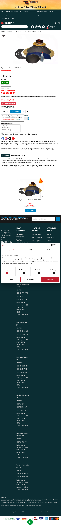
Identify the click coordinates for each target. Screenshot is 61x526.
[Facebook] (32, 26)
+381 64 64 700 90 (22, 474)
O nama (20, 11)
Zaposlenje (25, 11)
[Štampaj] (27, 111)
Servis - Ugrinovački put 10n (22, 466)
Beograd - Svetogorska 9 (20, 235)
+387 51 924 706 (21, 442)
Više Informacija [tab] (15, 155)
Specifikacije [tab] (5, 155)
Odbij (11, 279)
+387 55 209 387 (21, 407)
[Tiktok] (40, 26)
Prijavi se (51, 11)
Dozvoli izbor (30, 279)
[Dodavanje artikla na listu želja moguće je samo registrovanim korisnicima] (42, 193)
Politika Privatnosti (37, 238)
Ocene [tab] (23, 155)
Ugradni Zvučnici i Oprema (20, 31)
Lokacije (16, 11)
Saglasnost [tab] (10, 250)
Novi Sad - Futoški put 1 (22, 323)
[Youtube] (43, 26)
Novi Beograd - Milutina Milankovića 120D (22, 284)
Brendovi (8, 11)
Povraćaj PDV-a (36, 234)
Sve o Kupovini (36, 241)
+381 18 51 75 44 (22, 369)
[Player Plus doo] (7, 22)
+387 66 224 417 (21, 410)
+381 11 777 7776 (22, 293)
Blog (12, 11)
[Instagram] (36, 26)
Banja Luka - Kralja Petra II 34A (22, 434)
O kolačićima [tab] (50, 250)
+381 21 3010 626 (22, 331)
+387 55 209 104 (21, 404)
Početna (3, 31)
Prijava (49, 241)
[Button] (26, 26)
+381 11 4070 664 (22, 477)
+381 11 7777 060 (22, 299)
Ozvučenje (9, 31)
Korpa (49, 234)
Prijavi (58, 219)
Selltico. (47, 512)
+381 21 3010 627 (22, 334)
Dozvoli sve (50, 279)
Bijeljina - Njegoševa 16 (22, 396)
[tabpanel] (30, 164)
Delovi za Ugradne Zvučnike (35, 31)
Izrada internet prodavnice (39, 512)
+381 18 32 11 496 (22, 366)
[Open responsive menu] (58, 23)
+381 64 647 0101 (22, 372)
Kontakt (17, 15)
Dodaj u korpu (15, 111)
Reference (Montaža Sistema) (8, 15)
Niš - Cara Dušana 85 (21, 358)
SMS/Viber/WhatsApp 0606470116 (9, 18)
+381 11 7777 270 (22, 296)
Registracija (50, 238)
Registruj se (39, 15)
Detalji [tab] (30, 250)
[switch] (23, 273)
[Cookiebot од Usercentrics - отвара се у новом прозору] (52, 245)
